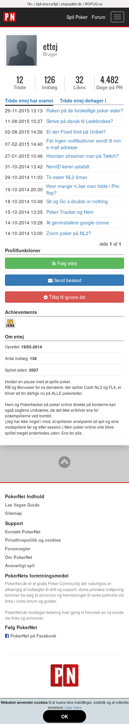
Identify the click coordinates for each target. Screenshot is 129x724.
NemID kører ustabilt (67, 166)
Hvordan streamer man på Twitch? (82, 155)
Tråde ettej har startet (29, 100)
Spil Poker (77, 17)
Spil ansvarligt (47, 3)
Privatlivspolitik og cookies (33, 540)
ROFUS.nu (94, 3)
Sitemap (13, 513)
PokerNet (10, 17)
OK (64, 716)
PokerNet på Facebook (32, 636)
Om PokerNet (18, 557)
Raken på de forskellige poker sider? (84, 110)
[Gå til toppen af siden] (64, 465)
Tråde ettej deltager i (83, 100)
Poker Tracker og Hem (70, 212)
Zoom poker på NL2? (68, 233)
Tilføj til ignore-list (66, 297)
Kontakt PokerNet (22, 531)
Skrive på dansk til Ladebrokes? (79, 121)
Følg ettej (66, 263)
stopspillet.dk (71, 3)
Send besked (67, 280)
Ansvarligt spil (20, 565)
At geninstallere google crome (77, 222)
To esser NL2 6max (66, 177)
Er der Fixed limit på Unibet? (76, 131)
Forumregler (17, 548)
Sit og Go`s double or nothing (77, 201)
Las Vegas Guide (22, 505)
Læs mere (73, 707)
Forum (99, 17)
